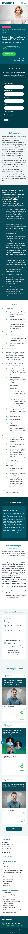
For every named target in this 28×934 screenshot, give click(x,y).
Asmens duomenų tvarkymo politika (13, 870)
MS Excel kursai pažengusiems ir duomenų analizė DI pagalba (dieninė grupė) (13, 732)
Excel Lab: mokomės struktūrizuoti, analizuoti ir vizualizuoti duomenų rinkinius (14, 786)
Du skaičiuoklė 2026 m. (9, 912)
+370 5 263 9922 (6, 853)
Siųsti (6, 120)
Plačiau (21, 718)
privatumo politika (15, 114)
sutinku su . (13, 114)
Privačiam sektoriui (8, 877)
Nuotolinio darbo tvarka (9, 908)
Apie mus (5, 864)
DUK (4, 874)
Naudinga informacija (8, 905)
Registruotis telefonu (12, 46)
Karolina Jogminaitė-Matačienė (12, 42)
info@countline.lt (6, 850)
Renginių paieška (14, 828)
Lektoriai (5, 868)
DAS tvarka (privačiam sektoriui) (11, 897)
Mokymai (5, 866)
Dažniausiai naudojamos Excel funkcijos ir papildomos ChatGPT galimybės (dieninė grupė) (13, 682)
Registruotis (9, 54)
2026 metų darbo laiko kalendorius (12, 910)
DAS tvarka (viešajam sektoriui (11, 901)
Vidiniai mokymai (7, 881)
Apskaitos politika (8, 903)
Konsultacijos (6, 885)
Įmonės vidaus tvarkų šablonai (11, 895)
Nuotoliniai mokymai (8, 883)
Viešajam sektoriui (8, 879)
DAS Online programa (9, 899)
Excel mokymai (7, 892)
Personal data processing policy (12, 872)
